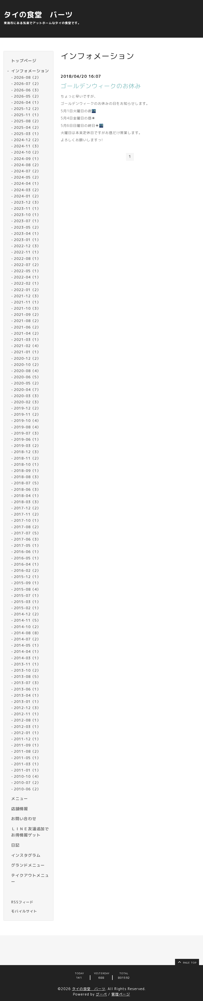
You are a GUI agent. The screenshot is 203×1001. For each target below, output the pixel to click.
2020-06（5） (27, 377)
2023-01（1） (27, 239)
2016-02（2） (27, 570)
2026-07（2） (27, 83)
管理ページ (120, 994)
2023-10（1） (27, 214)
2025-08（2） (27, 121)
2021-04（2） (27, 333)
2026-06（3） (27, 90)
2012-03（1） (27, 726)
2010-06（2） (27, 789)
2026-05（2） (27, 96)
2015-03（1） (27, 601)
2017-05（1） (27, 545)
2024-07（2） (27, 171)
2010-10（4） (27, 776)
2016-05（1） (27, 558)
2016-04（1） (27, 564)
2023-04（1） (27, 233)
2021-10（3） (27, 308)
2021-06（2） (27, 327)
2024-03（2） (27, 190)
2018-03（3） (27, 502)
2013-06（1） (27, 689)
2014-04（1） (27, 651)
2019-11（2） (27, 414)
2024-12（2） (27, 140)
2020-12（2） (27, 358)
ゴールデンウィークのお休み (101, 86)
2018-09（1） (27, 470)
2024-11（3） (27, 146)
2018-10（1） (27, 464)
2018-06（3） (27, 489)
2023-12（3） (27, 202)
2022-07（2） (27, 264)
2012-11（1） (27, 714)
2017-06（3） (27, 539)
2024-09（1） (27, 158)
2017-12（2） (27, 508)
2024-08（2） (27, 165)
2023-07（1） (27, 221)
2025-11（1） (27, 114)
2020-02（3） (27, 402)
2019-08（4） (27, 427)
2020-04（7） (27, 389)
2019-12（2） (27, 408)
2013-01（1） (27, 701)
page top (189, 962)
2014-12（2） (27, 614)
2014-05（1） (27, 645)
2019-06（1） (27, 439)
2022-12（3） (27, 246)
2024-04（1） (27, 183)
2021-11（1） (27, 302)
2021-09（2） (27, 314)
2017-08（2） (27, 527)
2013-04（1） (27, 695)
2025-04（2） (27, 127)
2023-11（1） (27, 208)
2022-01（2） (27, 289)
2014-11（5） (27, 620)
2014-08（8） (27, 633)
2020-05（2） (27, 383)
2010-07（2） (27, 782)
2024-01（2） (27, 196)
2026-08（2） (27, 77)
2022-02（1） (27, 283)
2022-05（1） (27, 271)
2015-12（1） (27, 576)
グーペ (101, 994)
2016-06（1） (27, 551)
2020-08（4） (27, 370)
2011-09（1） (27, 745)
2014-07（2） (27, 639)
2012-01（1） (27, 732)
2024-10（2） (27, 152)
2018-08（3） (27, 476)
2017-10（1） (27, 520)
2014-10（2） (27, 626)
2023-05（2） (27, 227)
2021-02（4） (27, 345)
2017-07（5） (27, 533)
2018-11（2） (27, 458)
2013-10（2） (27, 670)
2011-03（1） (27, 764)
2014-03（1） (27, 658)
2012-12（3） (27, 707)
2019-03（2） (27, 445)
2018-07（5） (27, 483)
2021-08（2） (27, 320)
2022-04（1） (27, 277)
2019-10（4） (27, 420)
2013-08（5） (27, 676)
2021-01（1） (27, 352)
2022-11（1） (27, 252)
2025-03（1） (27, 133)
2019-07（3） (27, 433)
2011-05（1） (27, 757)
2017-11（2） (27, 514)
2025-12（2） (27, 108)
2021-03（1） (27, 339)
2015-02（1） (27, 608)
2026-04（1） (27, 102)
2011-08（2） (27, 751)
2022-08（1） (27, 258)
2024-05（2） (27, 177)
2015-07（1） (27, 595)
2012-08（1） (27, 720)
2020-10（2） (27, 364)
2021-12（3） (27, 296)
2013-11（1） (27, 664)
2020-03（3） (27, 395)
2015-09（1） (27, 583)
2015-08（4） (27, 589)
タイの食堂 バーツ (38, 14)
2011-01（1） (27, 770)
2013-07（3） (27, 682)
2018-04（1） (27, 495)
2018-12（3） (27, 451)
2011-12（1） (27, 739)
